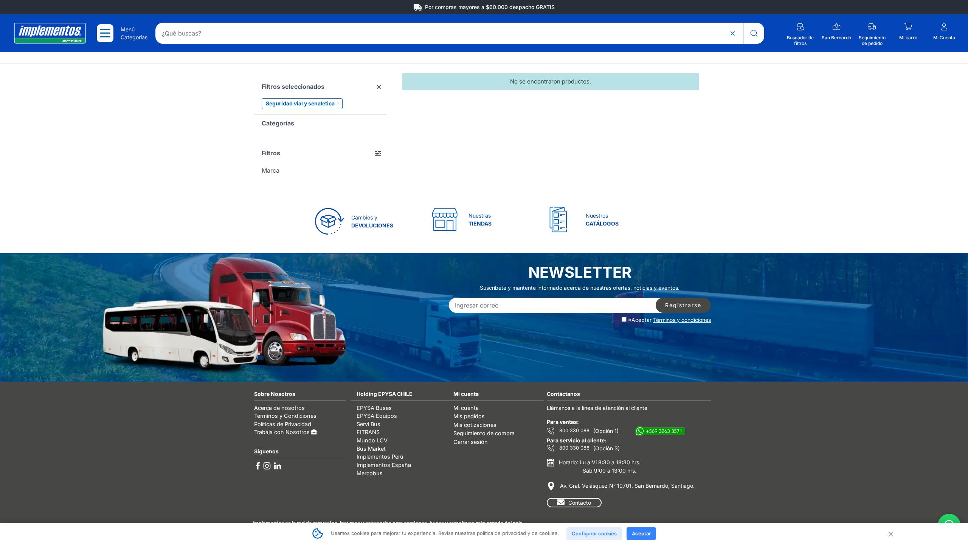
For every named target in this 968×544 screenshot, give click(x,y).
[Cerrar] (890, 533)
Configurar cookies (594, 533)
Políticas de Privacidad (282, 424)
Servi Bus (368, 424)
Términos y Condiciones (285, 416)
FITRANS (368, 432)
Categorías (278, 123)
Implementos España (384, 465)
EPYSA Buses (374, 408)
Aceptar (641, 533)
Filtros (271, 153)
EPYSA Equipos (377, 416)
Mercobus (370, 473)
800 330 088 (573, 430)
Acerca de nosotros (279, 408)
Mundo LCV (372, 440)
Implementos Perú (380, 456)
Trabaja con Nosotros (282, 432)
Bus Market (371, 448)
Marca (270, 170)
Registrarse (683, 305)
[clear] (732, 33)
